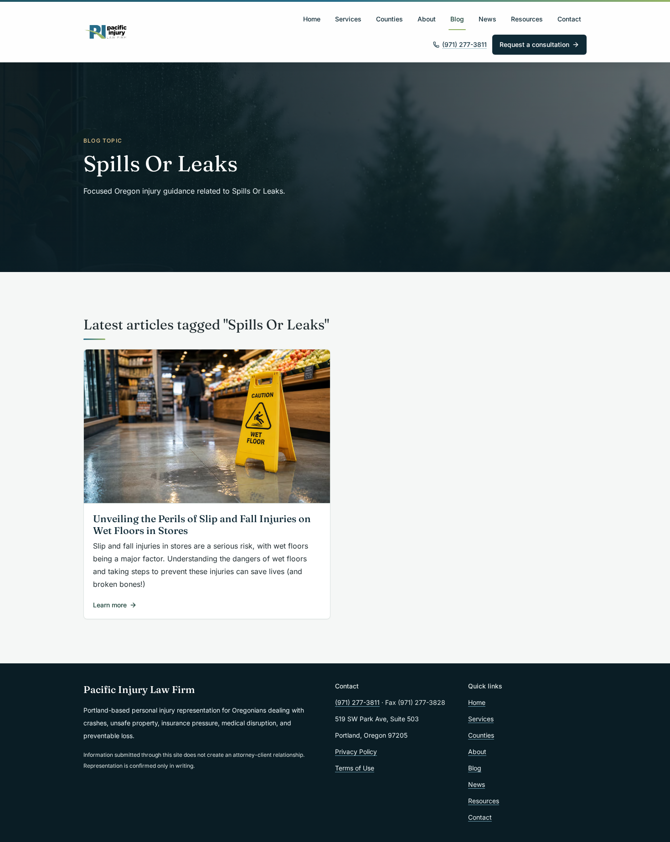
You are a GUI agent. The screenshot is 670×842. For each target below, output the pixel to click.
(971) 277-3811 (464, 44)
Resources (527, 19)
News (487, 19)
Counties (389, 19)
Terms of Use (354, 768)
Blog (457, 19)
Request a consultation (534, 44)
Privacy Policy (356, 751)
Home (311, 19)
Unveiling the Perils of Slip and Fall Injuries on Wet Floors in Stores (202, 525)
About (426, 19)
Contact (569, 19)
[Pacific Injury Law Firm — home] (106, 32)
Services (348, 19)
